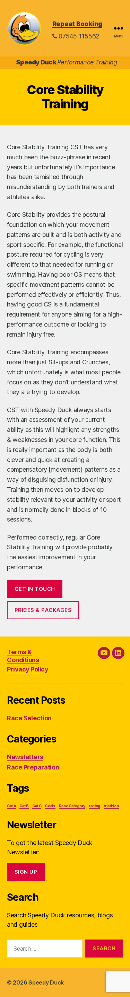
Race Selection (29, 718)
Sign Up (26, 872)
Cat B (24, 806)
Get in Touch (35, 589)
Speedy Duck (46, 982)
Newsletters (25, 756)
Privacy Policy (27, 669)
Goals (50, 806)
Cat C (37, 806)
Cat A (11, 806)
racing (94, 806)
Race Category (72, 806)
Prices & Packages (43, 610)
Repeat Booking (77, 23)
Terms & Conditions (23, 656)
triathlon (111, 806)
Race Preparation (33, 767)
